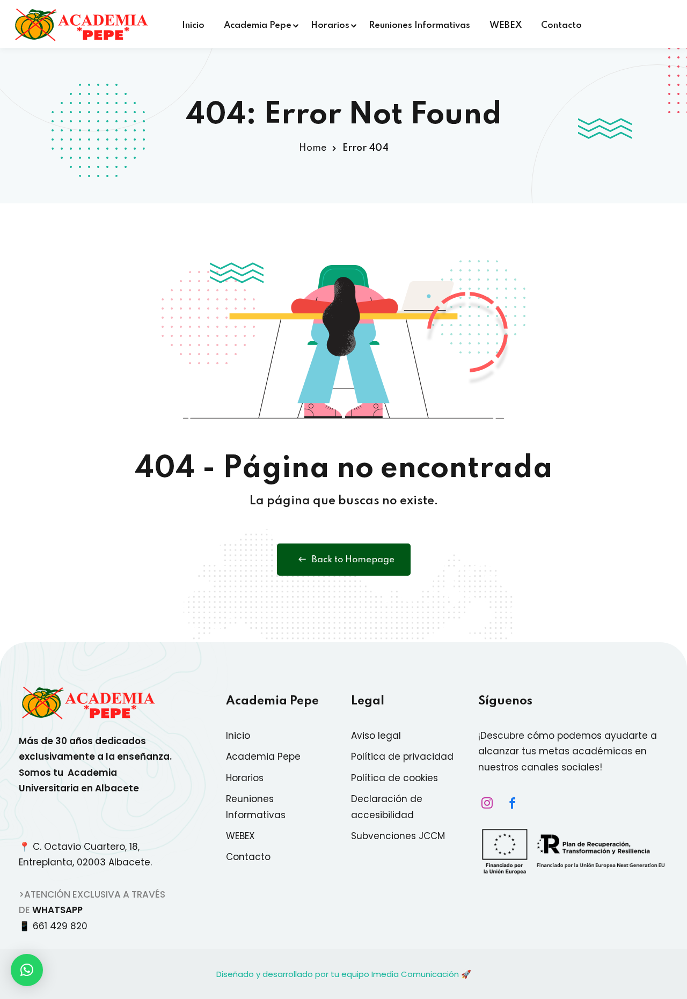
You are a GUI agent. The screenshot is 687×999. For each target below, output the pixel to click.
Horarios (330, 25)
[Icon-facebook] (509, 802)
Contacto (561, 25)
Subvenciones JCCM (398, 835)
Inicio (193, 25)
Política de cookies (394, 778)
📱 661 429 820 (56, 926)
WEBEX (505, 25)
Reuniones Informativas (419, 25)
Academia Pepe (257, 25)
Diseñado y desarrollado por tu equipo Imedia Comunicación (337, 974)
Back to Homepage (353, 559)
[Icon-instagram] (484, 802)
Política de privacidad (402, 756)
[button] (27, 970)
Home (312, 148)
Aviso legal (376, 735)
